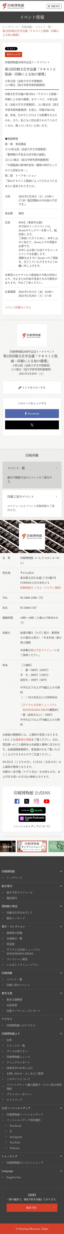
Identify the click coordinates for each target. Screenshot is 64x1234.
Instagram (16, 1137)
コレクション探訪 (17, 959)
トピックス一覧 (16, 1045)
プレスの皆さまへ (17, 1051)
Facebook (33, 413)
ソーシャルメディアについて (32, 826)
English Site (14, 1177)
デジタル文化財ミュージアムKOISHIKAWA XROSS (24, 951)
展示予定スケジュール (44, 650)
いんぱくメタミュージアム (22, 964)
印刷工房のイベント (18, 985)
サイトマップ (14, 1100)
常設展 (10, 944)
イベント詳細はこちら (18, 307)
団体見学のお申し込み (20, 1068)
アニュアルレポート (18, 1062)
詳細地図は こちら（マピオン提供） (41, 587)
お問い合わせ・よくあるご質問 (25, 1073)
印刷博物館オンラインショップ (25, 1162)
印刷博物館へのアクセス (21, 1025)
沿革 (9, 1040)
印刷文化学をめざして (20, 912)
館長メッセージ (16, 918)
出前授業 (12, 1005)
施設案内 (12, 898)
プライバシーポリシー (20, 1094)
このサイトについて (18, 1079)
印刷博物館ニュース (18, 1056)
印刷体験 (26, 27)
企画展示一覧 (14, 938)
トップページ (10, 27)
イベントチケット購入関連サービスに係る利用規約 (34, 1086)
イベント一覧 (43, 27)
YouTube (15, 1142)
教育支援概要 (14, 999)
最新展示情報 (23, 739)
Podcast (14, 1148)
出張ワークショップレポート (24, 1010)
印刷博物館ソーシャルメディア (25, 1114)
